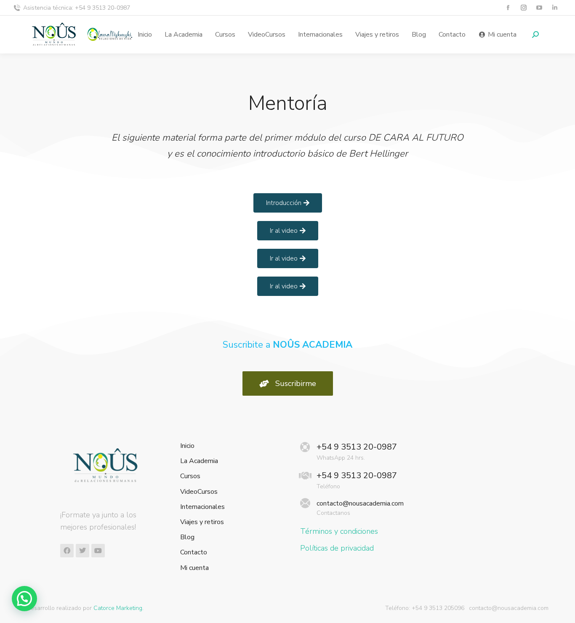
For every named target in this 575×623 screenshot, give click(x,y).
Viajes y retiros (202, 522)
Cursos (190, 476)
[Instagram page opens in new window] (523, 8)
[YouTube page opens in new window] (539, 8)
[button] (24, 598)
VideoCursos (199, 492)
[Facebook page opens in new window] (508, 8)
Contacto (193, 552)
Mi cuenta (194, 568)
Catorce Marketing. (118, 608)
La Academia (199, 461)
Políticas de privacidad (337, 548)
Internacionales (202, 507)
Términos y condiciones (339, 531)
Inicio (187, 446)
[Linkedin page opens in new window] (554, 8)
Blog (187, 537)
